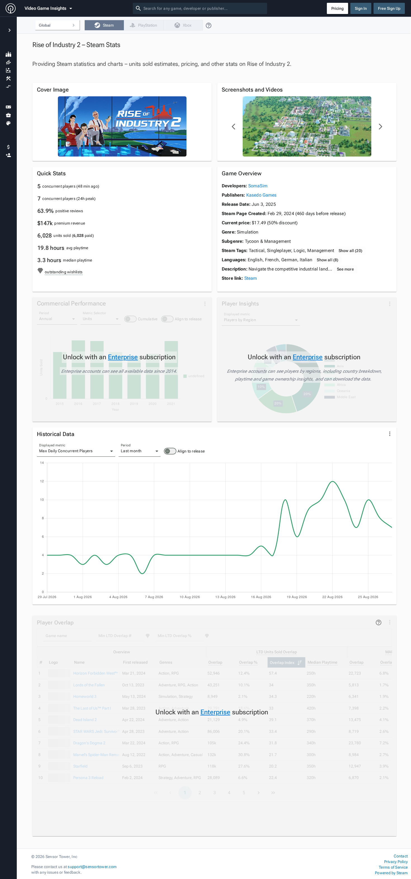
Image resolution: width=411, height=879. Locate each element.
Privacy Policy (396, 861)
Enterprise (123, 357)
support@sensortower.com (92, 866)
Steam (250, 278)
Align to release (191, 451)
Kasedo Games (261, 195)
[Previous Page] (233, 126)
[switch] (170, 451)
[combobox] (204, 8)
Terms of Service (393, 867)
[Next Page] (380, 126)
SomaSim (258, 185)
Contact (401, 856)
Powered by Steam (391, 873)
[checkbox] (104, 25)
